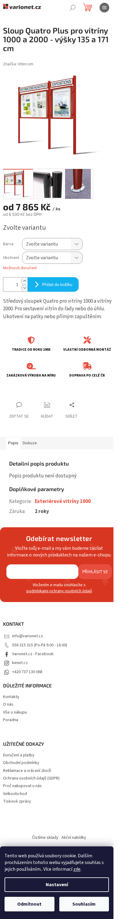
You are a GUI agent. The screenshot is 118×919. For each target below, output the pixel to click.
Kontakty (11, 697)
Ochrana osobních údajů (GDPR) (31, 778)
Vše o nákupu (15, 712)
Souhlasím (84, 904)
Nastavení (57, 884)
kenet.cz (20, 663)
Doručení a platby (18, 755)
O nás (8, 704)
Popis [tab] (13, 443)
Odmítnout (29, 904)
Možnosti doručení (20, 268)
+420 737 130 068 (27, 672)
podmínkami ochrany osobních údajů (59, 591)
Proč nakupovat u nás (22, 786)
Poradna (10, 720)
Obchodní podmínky (21, 763)
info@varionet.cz (27, 636)
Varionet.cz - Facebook (33, 654)
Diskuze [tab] (30, 443)
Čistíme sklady (45, 838)
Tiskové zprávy (17, 801)
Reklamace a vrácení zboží (27, 771)
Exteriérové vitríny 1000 (63, 501)
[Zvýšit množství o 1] (24, 280)
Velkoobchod (15, 794)
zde (76, 869)
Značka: (18, 64)
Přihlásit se (95, 571)
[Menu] (104, 8)
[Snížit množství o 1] (24, 287)
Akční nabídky (73, 838)
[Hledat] (73, 8)
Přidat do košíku (57, 284)
